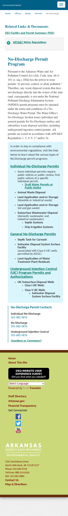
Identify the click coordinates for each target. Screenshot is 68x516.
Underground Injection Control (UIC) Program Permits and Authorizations (33, 273)
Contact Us (11, 480)
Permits (38, 13)
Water (28, 13)
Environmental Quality (12, 5)
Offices (18, 13)
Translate (35, 388)
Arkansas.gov (16, 401)
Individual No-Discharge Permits (34, 166)
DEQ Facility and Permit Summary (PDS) (29, 33)
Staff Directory (17, 396)
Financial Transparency (22, 405)
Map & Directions (16, 484)
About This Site (17, 362)
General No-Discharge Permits (33, 234)
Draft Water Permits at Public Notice (39, 186)
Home (8, 13)
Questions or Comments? (26, 340)
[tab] (34, 44)
